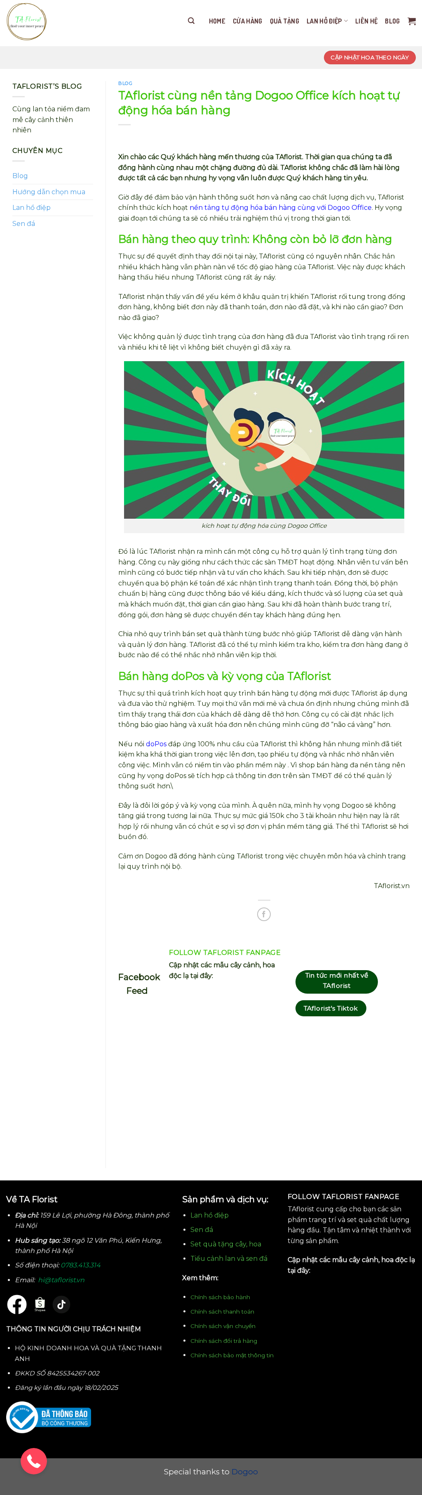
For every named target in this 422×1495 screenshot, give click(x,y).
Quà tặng (285, 21)
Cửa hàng (248, 21)
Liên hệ (366, 21)
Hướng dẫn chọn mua (48, 192)
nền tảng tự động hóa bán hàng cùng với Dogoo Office (281, 208)
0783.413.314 (81, 1265)
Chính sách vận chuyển (223, 1326)
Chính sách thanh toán (222, 1311)
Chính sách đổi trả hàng (223, 1341)
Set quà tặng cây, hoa (225, 1244)
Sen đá (23, 224)
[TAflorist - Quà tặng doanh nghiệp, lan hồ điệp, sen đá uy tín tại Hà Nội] (26, 23)
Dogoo (245, 1471)
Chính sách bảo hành (220, 1297)
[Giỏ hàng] (412, 21)
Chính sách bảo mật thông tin (232, 1355)
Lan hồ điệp (324, 21)
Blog (392, 21)
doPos (156, 744)
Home (217, 21)
